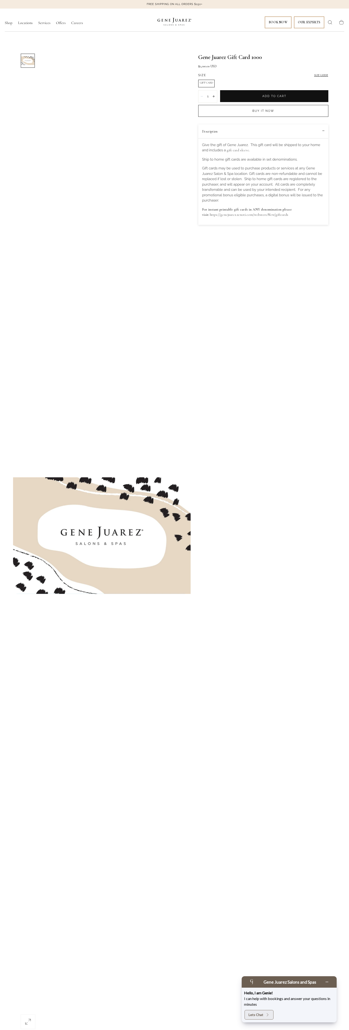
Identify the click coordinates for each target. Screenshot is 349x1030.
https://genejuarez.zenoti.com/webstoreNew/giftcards (249, 214)
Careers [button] (77, 23)
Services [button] (44, 23)
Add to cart (274, 96)
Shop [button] (8, 23)
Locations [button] (25, 23)
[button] (330, 22)
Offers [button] (61, 23)
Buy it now (263, 111)
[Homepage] (174, 22)
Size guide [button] (321, 75)
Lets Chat (256, 1015)
